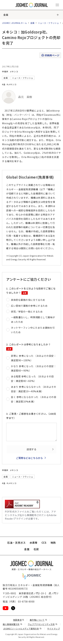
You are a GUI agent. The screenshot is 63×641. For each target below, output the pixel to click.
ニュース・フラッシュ (48, 22)
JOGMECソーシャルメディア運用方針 (22, 628)
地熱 (53, 542)
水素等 (33, 542)
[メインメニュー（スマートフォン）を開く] (57, 5)
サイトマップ (53, 628)
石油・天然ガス (16, 542)
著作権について (38, 619)
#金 (3, 84)
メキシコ (14, 71)
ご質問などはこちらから (29, 458)
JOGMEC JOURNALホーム (14, 22)
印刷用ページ (52, 55)
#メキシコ (11, 84)
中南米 (5, 71)
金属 (5, 14)
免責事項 (18, 619)
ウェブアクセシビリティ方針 (42, 624)
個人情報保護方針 (12, 624)
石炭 (36, 549)
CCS (44, 542)
